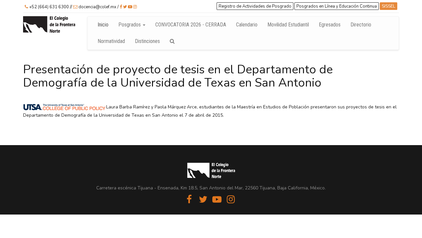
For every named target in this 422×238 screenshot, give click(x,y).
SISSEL (388, 6)
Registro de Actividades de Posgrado (255, 6)
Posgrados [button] (130, 24)
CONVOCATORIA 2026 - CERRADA (190, 24)
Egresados (330, 24)
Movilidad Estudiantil (288, 24)
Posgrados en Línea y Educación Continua (336, 6)
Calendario (246, 24)
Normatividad (111, 41)
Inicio (103, 24)
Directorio (363, 24)
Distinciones (147, 41)
